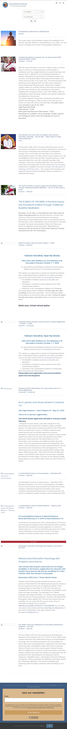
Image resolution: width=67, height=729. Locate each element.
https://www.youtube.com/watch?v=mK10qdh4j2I (36, 606)
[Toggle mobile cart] (56, 3)
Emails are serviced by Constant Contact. (37, 707)
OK (49, 725)
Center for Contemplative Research (48, 269)
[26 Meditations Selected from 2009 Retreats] (8, 32)
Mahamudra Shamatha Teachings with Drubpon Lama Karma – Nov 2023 (40, 547)
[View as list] (35, 21)
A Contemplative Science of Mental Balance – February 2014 (39, 506)
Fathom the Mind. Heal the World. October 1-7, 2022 (36, 243)
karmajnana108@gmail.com (28, 612)
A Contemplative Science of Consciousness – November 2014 (39, 473)
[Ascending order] (42, 12)
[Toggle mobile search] (60, 3)
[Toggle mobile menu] (63, 3)
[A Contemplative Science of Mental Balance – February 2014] (8, 506)
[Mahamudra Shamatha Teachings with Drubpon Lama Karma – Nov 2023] (8, 546)
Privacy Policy (52, 685)
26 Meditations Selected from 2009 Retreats (33, 32)
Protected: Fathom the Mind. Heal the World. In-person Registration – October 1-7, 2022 (41, 323)
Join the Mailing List (33, 712)
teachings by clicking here (54, 608)
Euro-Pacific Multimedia (33, 687)
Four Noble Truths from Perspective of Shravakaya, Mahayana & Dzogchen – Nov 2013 (40, 626)
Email (6, 696)
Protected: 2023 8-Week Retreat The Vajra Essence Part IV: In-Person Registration (40, 389)
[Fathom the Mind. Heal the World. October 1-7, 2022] (8, 243)
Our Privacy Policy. (50, 707)
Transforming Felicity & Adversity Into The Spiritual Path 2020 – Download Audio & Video (40, 58)
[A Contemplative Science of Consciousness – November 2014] (8, 474)
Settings (42, 725)
